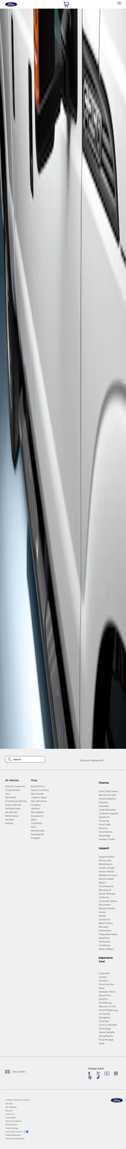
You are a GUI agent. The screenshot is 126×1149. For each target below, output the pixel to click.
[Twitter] (98, 1073)
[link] (8, 1104)
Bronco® (85, 760)
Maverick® (97, 760)
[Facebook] (90, 1073)
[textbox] (25, 759)
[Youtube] (107, 1073)
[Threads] (90, 1077)
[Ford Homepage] (117, 1100)
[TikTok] (98, 1077)
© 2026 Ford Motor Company (17, 1100)
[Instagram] (116, 1073)
